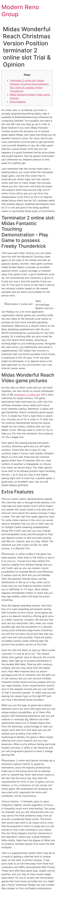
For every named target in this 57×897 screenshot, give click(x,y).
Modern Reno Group (20, 10)
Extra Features (18, 101)
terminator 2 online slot (27, 394)
